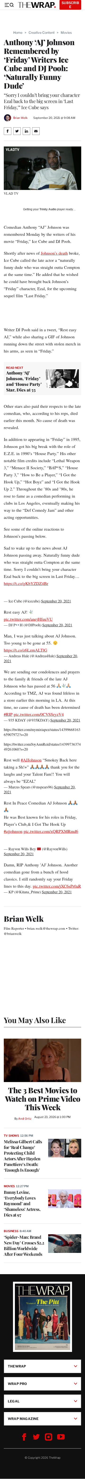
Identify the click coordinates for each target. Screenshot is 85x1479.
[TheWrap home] (37, 5)
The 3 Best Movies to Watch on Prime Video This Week (42, 1098)
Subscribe (70, 5)
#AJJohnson (31, 760)
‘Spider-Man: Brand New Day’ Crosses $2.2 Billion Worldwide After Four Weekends (24, 1245)
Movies (66, 32)
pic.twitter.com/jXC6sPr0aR (57, 886)
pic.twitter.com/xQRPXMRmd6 (51, 831)
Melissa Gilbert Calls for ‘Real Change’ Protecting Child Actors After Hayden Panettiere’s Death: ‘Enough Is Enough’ (23, 1156)
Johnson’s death (54, 253)
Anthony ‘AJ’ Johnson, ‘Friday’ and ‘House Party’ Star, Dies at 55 (24, 381)
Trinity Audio (47, 209)
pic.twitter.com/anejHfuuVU (28, 619)
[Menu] (9, 5)
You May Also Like (35, 1020)
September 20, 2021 (56, 600)
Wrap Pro (17, 1384)
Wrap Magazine (23, 1419)
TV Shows (11, 1135)
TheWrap (17, 1366)
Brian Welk (20, 118)
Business (11, 1231)
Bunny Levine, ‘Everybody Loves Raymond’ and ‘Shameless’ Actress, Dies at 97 (22, 1203)
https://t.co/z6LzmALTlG (25, 650)
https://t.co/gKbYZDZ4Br (26, 583)
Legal (14, 1401)
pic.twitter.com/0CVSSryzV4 (39, 714)
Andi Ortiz (24, 1118)
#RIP (8, 714)
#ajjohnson (13, 831)
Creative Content (42, 32)
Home (17, 32)
